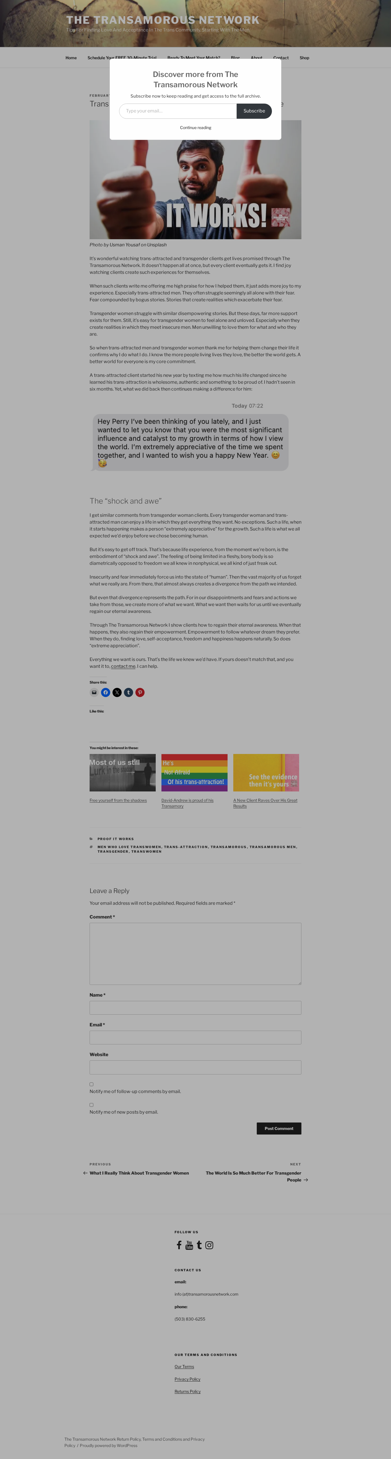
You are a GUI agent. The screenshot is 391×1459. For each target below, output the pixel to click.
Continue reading (195, 127)
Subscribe (254, 111)
